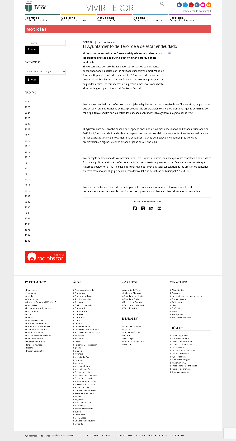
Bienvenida (31, 290)
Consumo (79, 317)
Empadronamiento (180, 338)
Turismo (79, 412)
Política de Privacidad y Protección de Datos (105, 435)
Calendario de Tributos (37, 330)
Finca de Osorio (179, 299)
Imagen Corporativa (35, 351)
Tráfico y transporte (84, 409)
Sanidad (78, 397)
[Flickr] (202, 4)
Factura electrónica (35, 333)
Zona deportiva (130, 308)
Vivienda (79, 424)
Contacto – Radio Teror (85, 390)
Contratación (81, 311)
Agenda (126, 329)
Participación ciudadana (86, 375)
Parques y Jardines (83, 372)
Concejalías (31, 305)
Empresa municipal (35, 345)
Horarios (127, 335)
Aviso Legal (162, 435)
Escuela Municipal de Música (88, 333)
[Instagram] (197, 4)
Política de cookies (63, 435)
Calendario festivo (131, 299)
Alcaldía (29, 296)
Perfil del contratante (36, 323)
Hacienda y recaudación (86, 345)
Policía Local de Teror (85, 384)
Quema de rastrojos (181, 372)
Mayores (79, 363)
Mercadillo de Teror (84, 369)
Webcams (127, 345)
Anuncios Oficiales (34, 320)
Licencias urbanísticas (182, 345)
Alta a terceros (178, 348)
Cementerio (80, 308)
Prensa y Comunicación (86, 381)
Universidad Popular (132, 302)
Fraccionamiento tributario (184, 366)
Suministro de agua (181, 360)
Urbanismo (80, 415)
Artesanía (79, 302)
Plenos (29, 317)
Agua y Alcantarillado (84, 290)
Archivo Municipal (83, 299)
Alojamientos (178, 290)
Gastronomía (178, 302)
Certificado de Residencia (38, 327)
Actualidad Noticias (132, 326)
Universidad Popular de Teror (88, 421)
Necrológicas (129, 338)
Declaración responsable (183, 351)
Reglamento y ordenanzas (38, 308)
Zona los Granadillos (181, 317)
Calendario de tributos (133, 296)
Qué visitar (177, 308)
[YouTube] (191, 4)
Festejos (78, 342)
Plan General (32, 311)
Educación (79, 336)
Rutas (174, 311)
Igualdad (79, 348)
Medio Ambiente (82, 366)
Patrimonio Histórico (84, 378)
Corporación (32, 299)
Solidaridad (80, 406)
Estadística (79, 339)
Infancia (78, 351)
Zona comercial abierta (134, 305)
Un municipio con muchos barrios (187, 296)
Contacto (178, 435)
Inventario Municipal (35, 342)
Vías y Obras (80, 418)
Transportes (177, 314)
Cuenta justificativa (180, 354)
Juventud (79, 354)
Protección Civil (82, 387)
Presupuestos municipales (38, 336)
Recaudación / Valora (84, 393)
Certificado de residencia (183, 342)
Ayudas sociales (179, 357)
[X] (185, 4)
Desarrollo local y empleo (87, 330)
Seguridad (79, 400)
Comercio (79, 314)
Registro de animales (181, 369)
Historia (29, 348)
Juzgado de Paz (82, 357)
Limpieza (79, 360)
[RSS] (208, 4)
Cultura (78, 320)
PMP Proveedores (34, 339)
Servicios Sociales (83, 403)
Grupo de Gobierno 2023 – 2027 (41, 302)
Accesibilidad (144, 435)
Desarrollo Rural (82, 327)
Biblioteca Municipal (84, 305)
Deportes (79, 323)
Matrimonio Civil (179, 363)
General (88, 42)
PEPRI (28, 314)
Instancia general (179, 335)
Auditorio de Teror (83, 296)
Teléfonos (31, 293)
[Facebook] (179, 4)
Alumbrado (80, 293)
